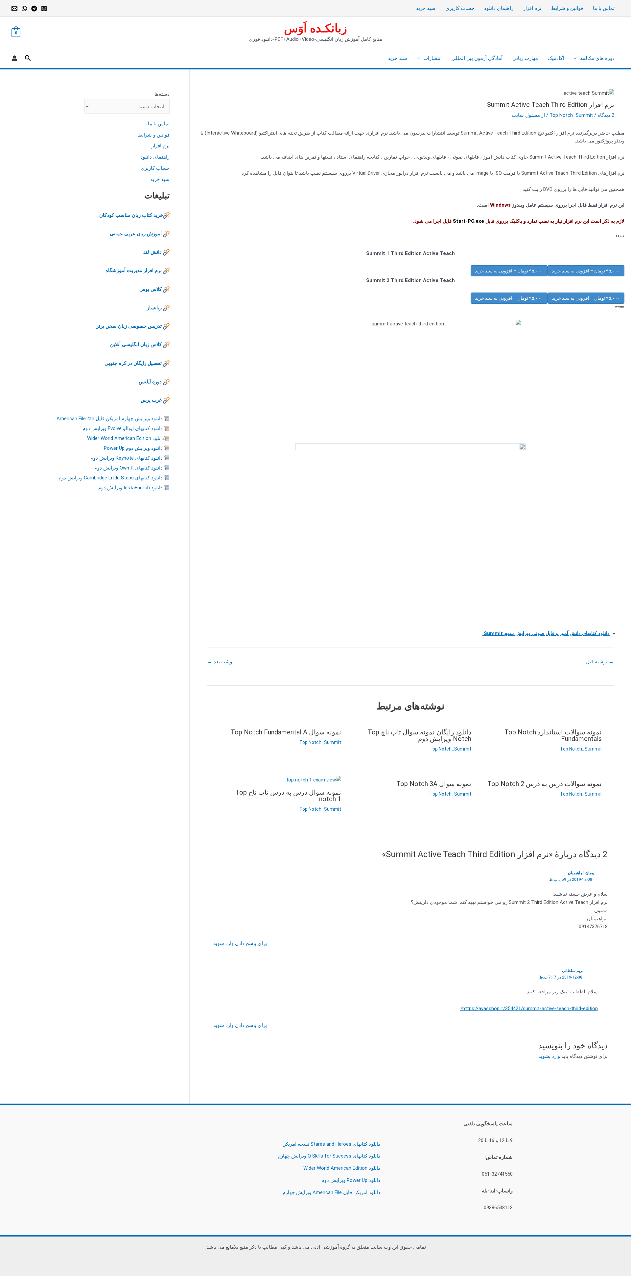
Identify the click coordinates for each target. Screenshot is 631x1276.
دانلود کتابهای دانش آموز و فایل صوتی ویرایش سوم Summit (546, 633)
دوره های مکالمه (597, 58)
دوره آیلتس (150, 382)
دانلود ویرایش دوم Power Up (133, 448)
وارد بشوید (549, 1056)
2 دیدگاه (605, 115)
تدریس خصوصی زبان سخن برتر (129, 326)
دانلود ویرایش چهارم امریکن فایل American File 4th (110, 418)
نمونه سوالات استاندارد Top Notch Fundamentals (553, 735)
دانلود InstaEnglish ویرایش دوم (130, 488)
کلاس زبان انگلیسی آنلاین (136, 344)
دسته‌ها (162, 94)
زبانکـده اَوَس (315, 28)
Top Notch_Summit (571, 115)
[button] (577, 58)
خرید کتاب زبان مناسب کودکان (131, 215)
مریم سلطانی (573, 970)
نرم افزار (532, 8)
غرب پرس (151, 400)
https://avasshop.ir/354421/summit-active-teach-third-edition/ (529, 1008)
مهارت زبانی (525, 58)
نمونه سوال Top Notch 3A (433, 784)
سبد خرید (425, 8)
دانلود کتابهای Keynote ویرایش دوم (126, 458)
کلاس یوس (151, 289)
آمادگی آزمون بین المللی (477, 58)
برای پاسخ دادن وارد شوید (240, 943)
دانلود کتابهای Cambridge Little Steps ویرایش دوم (110, 478)
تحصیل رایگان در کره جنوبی (133, 363)
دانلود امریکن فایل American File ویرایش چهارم (331, 1192)
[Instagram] (44, 9)
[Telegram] (34, 9)
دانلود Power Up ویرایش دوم (350, 1180)
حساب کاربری (459, 8)
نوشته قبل (600, 661)
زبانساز (154, 308)
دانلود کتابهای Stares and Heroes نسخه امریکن (331, 1144)
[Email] (14, 9)
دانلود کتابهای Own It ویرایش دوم (128, 468)
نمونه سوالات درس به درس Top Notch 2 (544, 784)
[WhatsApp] (24, 9)
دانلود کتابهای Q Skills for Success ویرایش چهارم (329, 1156)
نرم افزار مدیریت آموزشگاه (133, 270)
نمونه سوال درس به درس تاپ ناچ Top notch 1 (288, 795)
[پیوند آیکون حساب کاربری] (14, 58)
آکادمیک (556, 58)
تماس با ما (604, 8)
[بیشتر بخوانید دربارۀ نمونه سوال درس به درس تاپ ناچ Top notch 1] (313, 779)
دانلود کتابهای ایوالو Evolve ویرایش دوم (122, 428)
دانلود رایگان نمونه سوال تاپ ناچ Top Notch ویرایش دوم (419, 735)
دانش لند (152, 252)
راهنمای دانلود (498, 8)
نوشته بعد (220, 661)
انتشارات (432, 58)
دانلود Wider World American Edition (125, 438)
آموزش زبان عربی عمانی (136, 234)
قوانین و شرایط (567, 8)
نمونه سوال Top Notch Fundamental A (286, 732)
